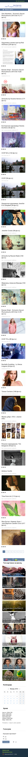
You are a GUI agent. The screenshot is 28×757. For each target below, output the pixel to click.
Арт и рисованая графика (9, 47)
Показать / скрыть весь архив (11, 723)
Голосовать (6, 742)
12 (7, 698)
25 (4, 703)
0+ (17, 130)
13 (10, 698)
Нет (6, 739)
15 (17, 698)
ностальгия (5, 155)
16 (20, 698)
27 (10, 703)
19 (7, 700)
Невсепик (13, 5)
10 (23, 696)
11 (4, 698)
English (9, 560)
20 (10, 700)
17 (23, 698)
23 (20, 700)
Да (5, 736)
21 (13, 700)
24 (23, 700)
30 (20, 703)
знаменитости (6, 20)
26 (7, 703)
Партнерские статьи (7, 752)
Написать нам (5, 750)
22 (17, 700)
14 (13, 698)
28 (13, 703)
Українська (20, 560)
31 (23, 703)
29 (17, 703)
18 (4, 700)
